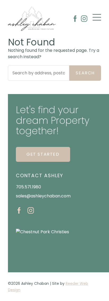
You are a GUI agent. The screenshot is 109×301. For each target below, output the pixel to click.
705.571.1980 (28, 187)
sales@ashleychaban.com (43, 196)
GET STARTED (43, 154)
